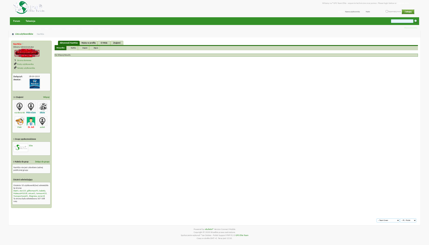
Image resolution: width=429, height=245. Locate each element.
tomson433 (41, 193)
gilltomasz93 (32, 191)
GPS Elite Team (242, 235)
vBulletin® (209, 229)
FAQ (47, 29)
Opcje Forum (87, 29)
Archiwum (20, 219)
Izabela (42, 191)
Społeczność (71, 29)
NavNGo (73, 48)
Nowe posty (35, 29)
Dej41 (16, 191)
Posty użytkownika (25, 64)
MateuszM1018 (20, 193)
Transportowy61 (20, 196)
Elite (31, 146)
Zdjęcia (96, 48)
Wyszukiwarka (410, 28)
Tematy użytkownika (26, 68)
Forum (16, 21)
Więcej (46, 97)
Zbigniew (33, 196)
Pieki (19, 127)
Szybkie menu (104, 29)
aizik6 (42, 127)
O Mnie (104, 43)
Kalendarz (57, 29)
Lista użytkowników (24, 34)
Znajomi (116, 43)
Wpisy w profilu (88, 43)
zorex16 (41, 196)
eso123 (23, 191)
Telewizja (30, 21)
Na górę (59, 219)
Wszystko (60, 48)
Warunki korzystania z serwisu (40, 219)
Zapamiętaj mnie (394, 12)
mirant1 (31, 193)
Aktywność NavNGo (69, 43)
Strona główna (20, 29)
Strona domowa (24, 60)
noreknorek (19, 113)
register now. (403, 3)
